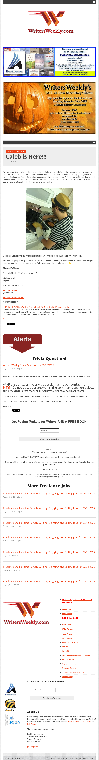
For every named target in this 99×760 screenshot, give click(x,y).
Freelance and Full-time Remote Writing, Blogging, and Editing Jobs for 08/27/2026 (49, 493)
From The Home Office (16, 151)
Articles (65, 646)
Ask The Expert (68, 659)
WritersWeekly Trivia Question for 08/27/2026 (28, 365)
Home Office (66, 651)
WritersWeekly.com (18, 758)
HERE (7, 387)
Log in (52, 758)
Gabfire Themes (88, 758)
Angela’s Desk (67, 634)
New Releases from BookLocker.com (76, 655)
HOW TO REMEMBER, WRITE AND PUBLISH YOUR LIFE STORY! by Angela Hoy (36, 307)
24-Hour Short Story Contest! (73, 672)
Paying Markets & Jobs (71, 664)
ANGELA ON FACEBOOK (13, 297)
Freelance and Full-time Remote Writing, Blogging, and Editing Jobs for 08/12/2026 (49, 522)
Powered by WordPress (64, 758)
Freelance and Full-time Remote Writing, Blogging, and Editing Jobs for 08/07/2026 (49, 537)
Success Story (67, 676)
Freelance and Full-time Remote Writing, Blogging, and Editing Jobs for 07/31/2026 (49, 552)
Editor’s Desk (67, 638)
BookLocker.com (74, 721)
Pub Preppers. (32, 724)
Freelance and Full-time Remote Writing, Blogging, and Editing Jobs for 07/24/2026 (49, 566)
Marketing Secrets (69, 668)
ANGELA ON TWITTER (12, 290)
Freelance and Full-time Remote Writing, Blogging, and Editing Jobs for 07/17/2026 (49, 581)
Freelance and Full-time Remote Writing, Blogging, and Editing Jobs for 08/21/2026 (49, 508)
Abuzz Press (86, 721)
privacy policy (32, 746)
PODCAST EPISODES (71, 642)
